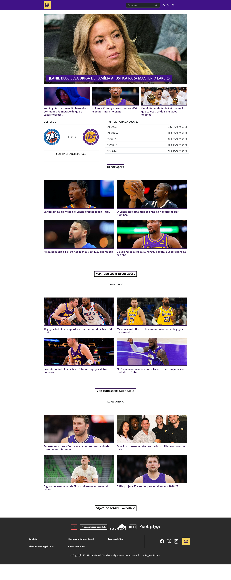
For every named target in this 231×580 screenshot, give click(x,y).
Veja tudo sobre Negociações (115, 273)
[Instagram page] (173, 5)
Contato (33, 538)
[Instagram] (176, 541)
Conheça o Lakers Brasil (81, 538)
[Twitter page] (168, 5)
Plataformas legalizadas (42, 546)
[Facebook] (162, 541)
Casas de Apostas (77, 546)
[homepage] (47, 4)
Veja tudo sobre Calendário (115, 391)
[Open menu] (183, 5)
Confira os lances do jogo (71, 153)
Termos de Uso (115, 538)
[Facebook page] (164, 5)
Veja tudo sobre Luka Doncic (115, 508)
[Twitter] (169, 541)
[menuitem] (162, 541)
